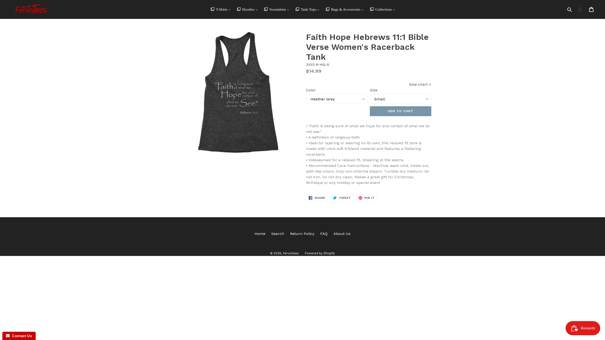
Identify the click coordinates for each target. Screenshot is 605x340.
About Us (341, 233)
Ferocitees (291, 253)
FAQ (324, 233)
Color (311, 90)
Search (277, 233)
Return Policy (302, 233)
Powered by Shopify (320, 253)
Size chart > (420, 84)
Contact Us (21, 336)
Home (260, 233)
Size (373, 90)
